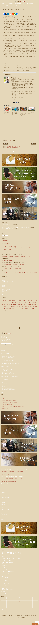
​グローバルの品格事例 (4, 379)
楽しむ (10, 306)
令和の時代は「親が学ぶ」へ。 (8, 249)
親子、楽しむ (19, 308)
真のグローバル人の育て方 (6, 289)
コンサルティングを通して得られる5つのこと (8, 360)
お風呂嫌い (24, 300)
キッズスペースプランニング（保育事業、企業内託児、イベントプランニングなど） (14, 367)
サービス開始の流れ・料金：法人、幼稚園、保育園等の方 (10, 363)
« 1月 (2, 609)
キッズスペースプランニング (6, 282)
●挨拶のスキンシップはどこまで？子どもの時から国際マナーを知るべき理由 (12, 406)
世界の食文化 (5, 565)
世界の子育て (29, 302)
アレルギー (28, 300)
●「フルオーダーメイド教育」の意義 (6, 404)
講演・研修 (12, 5)
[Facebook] (16, 102)
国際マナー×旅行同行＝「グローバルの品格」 (8, 373)
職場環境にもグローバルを (5, 366)
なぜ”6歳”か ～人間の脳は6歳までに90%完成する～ (9, 356)
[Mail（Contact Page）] (12, 102)
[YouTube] (21, 102)
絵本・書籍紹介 (4, 290)
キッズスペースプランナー (10, 558)
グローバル (18, 302)
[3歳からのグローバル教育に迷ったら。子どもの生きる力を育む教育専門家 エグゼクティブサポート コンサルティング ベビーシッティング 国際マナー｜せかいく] (20, 1)
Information (3, 280)
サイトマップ (3, 392)
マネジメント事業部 (5, 5)
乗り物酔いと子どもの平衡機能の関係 (12, 147)
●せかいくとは (3, 396)
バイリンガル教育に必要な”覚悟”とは (31, 113)
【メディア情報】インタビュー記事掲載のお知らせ (15, 113)
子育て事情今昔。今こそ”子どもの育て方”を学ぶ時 (12, 244)
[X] (14, 102)
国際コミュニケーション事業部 (28, 3)
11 (14, 603)
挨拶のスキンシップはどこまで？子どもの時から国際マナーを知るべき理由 (16, 247)
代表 (16, 5)
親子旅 (27, 308)
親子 (11, 308)
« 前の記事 (5, 143)
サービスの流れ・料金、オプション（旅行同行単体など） (10, 376)
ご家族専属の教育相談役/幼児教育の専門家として (8, 389)
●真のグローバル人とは (4, 398)
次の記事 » (33, 143)
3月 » (2, 611)
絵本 (20, 306)
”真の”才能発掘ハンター (12, 300)
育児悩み (5, 583)
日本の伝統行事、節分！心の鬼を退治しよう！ (13, 146)
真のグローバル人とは (7, 243)
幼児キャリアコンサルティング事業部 (14, 3)
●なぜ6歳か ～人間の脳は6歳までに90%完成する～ (9, 400)
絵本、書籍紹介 (27, 306)
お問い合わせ (3, 382)
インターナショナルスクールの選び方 (8, 281)
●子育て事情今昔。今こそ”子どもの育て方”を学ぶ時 (9, 402)
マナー (2, 499)
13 (24, 603)
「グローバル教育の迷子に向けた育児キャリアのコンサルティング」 (14, 264)
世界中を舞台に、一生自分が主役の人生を (7, 388)
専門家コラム (8, 140)
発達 (16, 306)
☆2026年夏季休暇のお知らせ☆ (7, 113)
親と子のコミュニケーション (6, 291)
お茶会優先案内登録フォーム (5, 383)
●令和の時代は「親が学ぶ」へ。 (6, 408)
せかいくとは (4, 3)
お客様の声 (3, 386)
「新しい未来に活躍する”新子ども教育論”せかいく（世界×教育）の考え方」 (16, 256)
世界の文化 (4, 285)
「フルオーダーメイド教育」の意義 (9, 246)
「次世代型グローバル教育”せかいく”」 (9, 260)
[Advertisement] (19, 129)
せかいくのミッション (4, 354)
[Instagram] (18, 102)
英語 (7, 308)
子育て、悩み (28, 304)
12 (19, 603)
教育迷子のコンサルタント (5, 573)
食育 (2, 294)
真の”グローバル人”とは (5, 353)
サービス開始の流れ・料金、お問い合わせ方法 (8, 370)
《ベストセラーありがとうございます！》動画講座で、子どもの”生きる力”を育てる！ (23, 114)
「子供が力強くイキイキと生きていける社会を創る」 (11, 268)
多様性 (11, 304)
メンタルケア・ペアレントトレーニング (7, 369)
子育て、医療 (18, 304)
